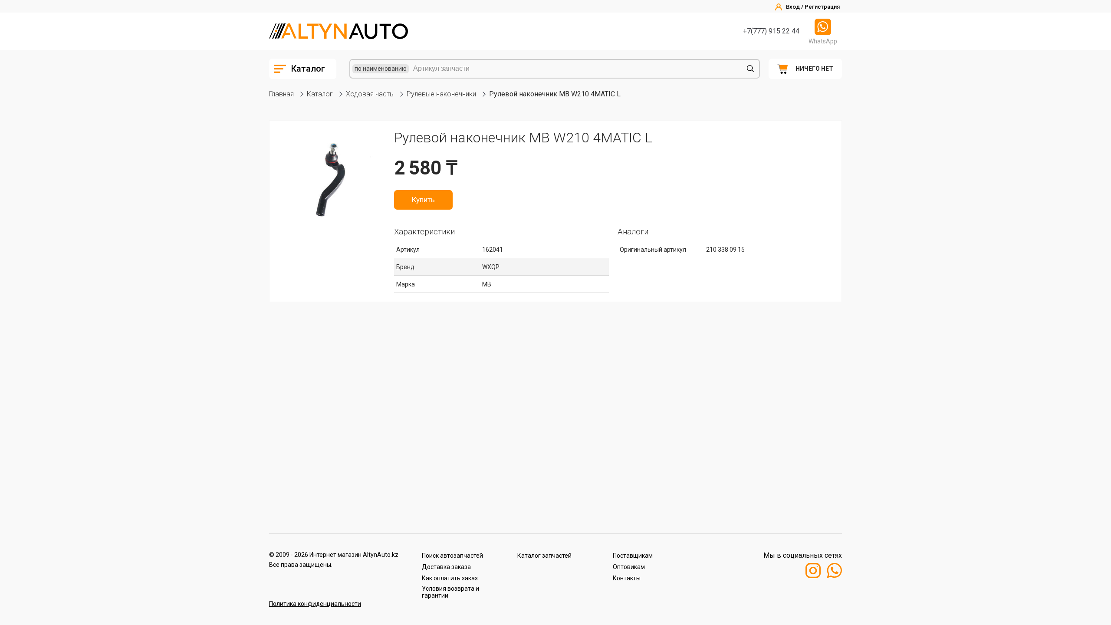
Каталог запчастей (544, 555)
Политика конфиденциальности (315, 603)
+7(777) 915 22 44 (771, 31)
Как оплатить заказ (450, 578)
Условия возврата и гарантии (450, 592)
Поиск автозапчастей (452, 555)
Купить (423, 199)
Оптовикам (629, 566)
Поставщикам (633, 555)
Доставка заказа (446, 566)
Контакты (627, 578)
